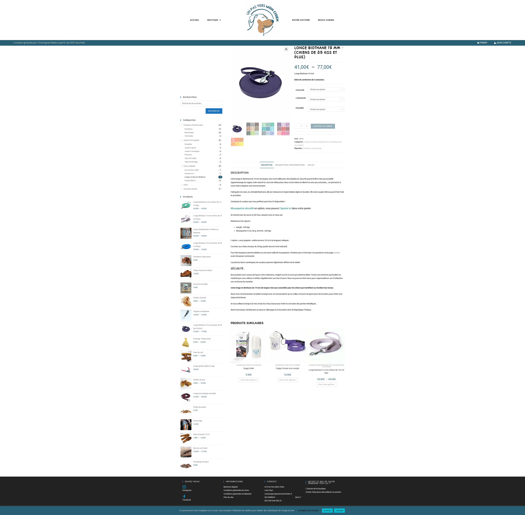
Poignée (300, 108)
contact (337, 253)
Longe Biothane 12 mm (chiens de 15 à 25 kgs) (326, 371)
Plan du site (228, 497)
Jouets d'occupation (191, 140)
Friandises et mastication (193, 125)
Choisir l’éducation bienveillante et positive (323, 492)
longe (319, 148)
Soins (185, 185)
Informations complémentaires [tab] (290, 165)
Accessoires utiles (243, 365)
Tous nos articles (190, 189)
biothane (307, 148)
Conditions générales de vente (236, 490)
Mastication (189, 133)
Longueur (301, 98)
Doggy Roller (248, 368)
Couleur (300, 90)
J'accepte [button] (339, 511)
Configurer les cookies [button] (308, 510)
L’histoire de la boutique (316, 489)
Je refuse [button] (327, 511)
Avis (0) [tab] (311, 165)
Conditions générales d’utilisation (238, 494)
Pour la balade (331, 142)
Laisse (313, 148)
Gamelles (188, 144)
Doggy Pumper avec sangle (287, 368)
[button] (286, 49)
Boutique (213, 20)
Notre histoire (301, 20)
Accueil (194, 20)
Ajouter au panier (322, 126)
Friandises (189, 129)
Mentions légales (231, 487)
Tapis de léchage (191, 162)
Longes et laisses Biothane (314, 142)
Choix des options (249, 380)
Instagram (187, 490)
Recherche (214, 111)
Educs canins (326, 20)
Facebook (187, 500)
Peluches (188, 155)
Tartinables (189, 136)
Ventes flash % (190, 181)
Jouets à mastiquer (192, 151)
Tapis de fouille (190, 158)
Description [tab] (266, 165)
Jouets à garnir (190, 148)
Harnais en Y (189, 173)
